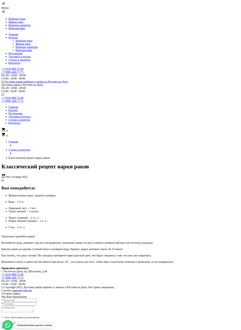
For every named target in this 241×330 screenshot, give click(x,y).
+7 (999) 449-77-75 (12, 72)
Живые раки (15, 21)
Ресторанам (15, 53)
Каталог (13, 37)
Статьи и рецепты (19, 59)
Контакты (14, 62)
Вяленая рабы (16, 28)
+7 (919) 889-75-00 (12, 68)
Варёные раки (16, 18)
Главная (13, 34)
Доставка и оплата (19, 56)
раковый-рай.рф (22, 290)
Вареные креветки (19, 25)
